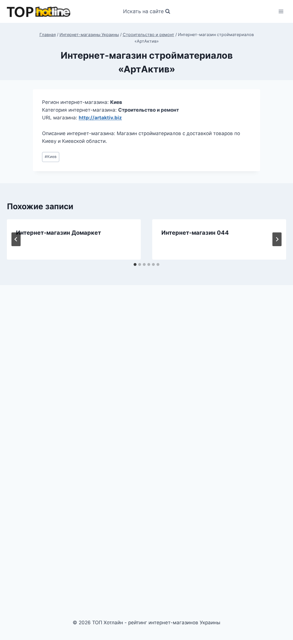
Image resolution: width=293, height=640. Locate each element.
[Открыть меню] (281, 11)
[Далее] (277, 239)
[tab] (135, 264)
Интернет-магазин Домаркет (58, 232)
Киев (51, 156)
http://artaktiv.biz (100, 118)
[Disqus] (146, 369)
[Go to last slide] (16, 239)
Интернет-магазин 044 (195, 232)
